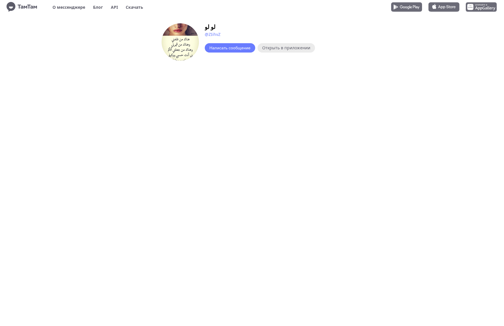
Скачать (134, 7)
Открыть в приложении (286, 47)
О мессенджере (68, 7)
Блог (98, 7)
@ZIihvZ (212, 34)
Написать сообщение (230, 48)
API (114, 7)
